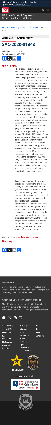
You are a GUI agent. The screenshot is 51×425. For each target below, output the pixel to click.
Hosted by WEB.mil (24, 376)
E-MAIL (13, 66)
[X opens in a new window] (9, 317)
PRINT (5, 66)
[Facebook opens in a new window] (4, 317)
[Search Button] (42, 10)
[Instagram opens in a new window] (15, 317)
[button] (23, 5)
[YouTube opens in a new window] (20, 317)
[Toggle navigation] (47, 10)
